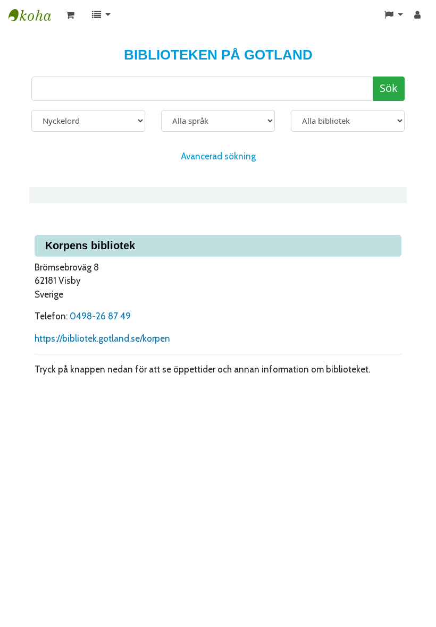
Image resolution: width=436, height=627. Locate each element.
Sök (389, 88)
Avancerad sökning (218, 156)
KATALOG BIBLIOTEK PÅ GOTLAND (35, 15)
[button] (70, 15)
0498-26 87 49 (100, 316)
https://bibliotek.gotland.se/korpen (102, 338)
